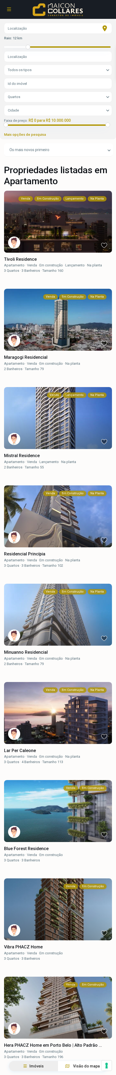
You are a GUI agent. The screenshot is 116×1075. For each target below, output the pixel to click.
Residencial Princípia (25, 553)
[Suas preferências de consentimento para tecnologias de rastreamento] (106, 1065)
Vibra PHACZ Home (23, 946)
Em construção (51, 265)
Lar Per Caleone (20, 750)
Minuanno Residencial (26, 652)
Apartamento (14, 265)
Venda (32, 265)
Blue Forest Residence (26, 848)
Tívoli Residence (21, 259)
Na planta (94, 265)
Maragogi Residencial (25, 357)
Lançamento (75, 265)
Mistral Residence (22, 455)
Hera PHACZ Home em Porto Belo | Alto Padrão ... (53, 1045)
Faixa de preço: (16, 121)
